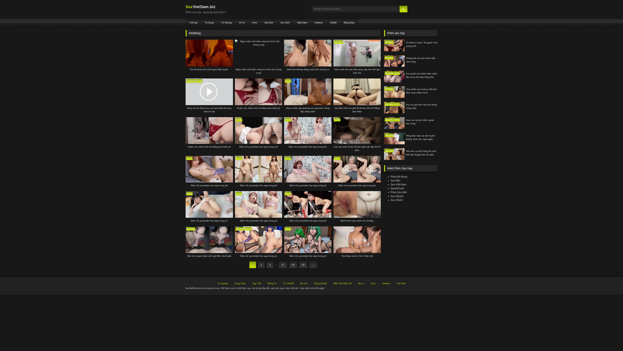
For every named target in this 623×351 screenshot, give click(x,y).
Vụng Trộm (240, 283)
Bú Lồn (304, 283)
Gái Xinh (268, 22)
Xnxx (254, 22)
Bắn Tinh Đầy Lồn (343, 283)
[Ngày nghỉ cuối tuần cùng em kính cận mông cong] (258, 53)
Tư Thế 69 (288, 283)
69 (293, 264)
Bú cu (361, 283)
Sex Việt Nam (398, 184)
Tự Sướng (226, 22)
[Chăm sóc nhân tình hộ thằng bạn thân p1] (209, 130)
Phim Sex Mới (399, 192)
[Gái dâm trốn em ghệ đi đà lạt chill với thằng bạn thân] (357, 91)
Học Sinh (285, 22)
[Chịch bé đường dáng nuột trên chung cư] (307, 53)
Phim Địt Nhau (399, 176)
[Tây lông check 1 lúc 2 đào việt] (357, 239)
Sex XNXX (397, 200)
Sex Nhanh (397, 196)
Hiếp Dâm (302, 22)
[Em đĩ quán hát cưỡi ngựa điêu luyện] (209, 53)
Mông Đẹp (349, 22)
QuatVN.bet (397, 188)
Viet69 (333, 22)
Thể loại (193, 22)
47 (283, 264)
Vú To (242, 22)
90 (303, 264)
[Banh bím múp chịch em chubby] (357, 204)
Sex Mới (395, 180)
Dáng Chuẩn (320, 283)
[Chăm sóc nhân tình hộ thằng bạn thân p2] (258, 91)
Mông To (272, 283)
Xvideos (319, 22)
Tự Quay (209, 22)
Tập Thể (256, 283)
